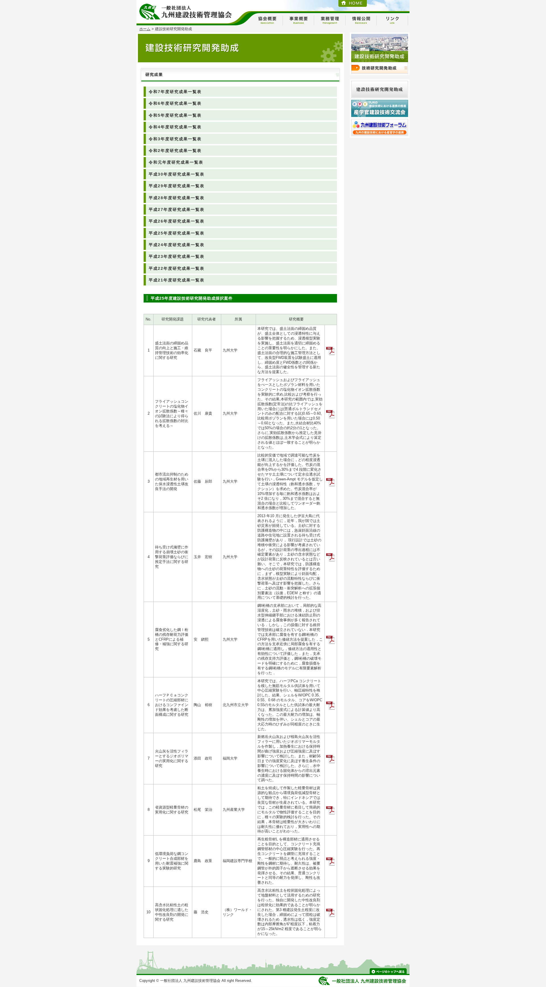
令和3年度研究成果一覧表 (175, 139)
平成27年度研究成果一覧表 (176, 209)
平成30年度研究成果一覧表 (176, 174)
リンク (392, 20)
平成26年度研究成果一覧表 (176, 221)
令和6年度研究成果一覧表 (175, 103)
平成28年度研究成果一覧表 (176, 198)
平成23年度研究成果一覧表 (176, 256)
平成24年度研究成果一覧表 (176, 244)
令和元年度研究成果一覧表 (176, 162)
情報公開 (361, 20)
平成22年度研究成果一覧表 (176, 268)
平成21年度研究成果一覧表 (176, 280)
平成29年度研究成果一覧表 (176, 186)
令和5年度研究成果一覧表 (175, 115)
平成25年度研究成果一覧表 (176, 233)
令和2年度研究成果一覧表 (175, 150)
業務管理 (330, 20)
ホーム (144, 29)
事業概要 (298, 20)
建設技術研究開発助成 (379, 67)
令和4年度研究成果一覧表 (175, 127)
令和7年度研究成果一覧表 (175, 91)
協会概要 (267, 20)
